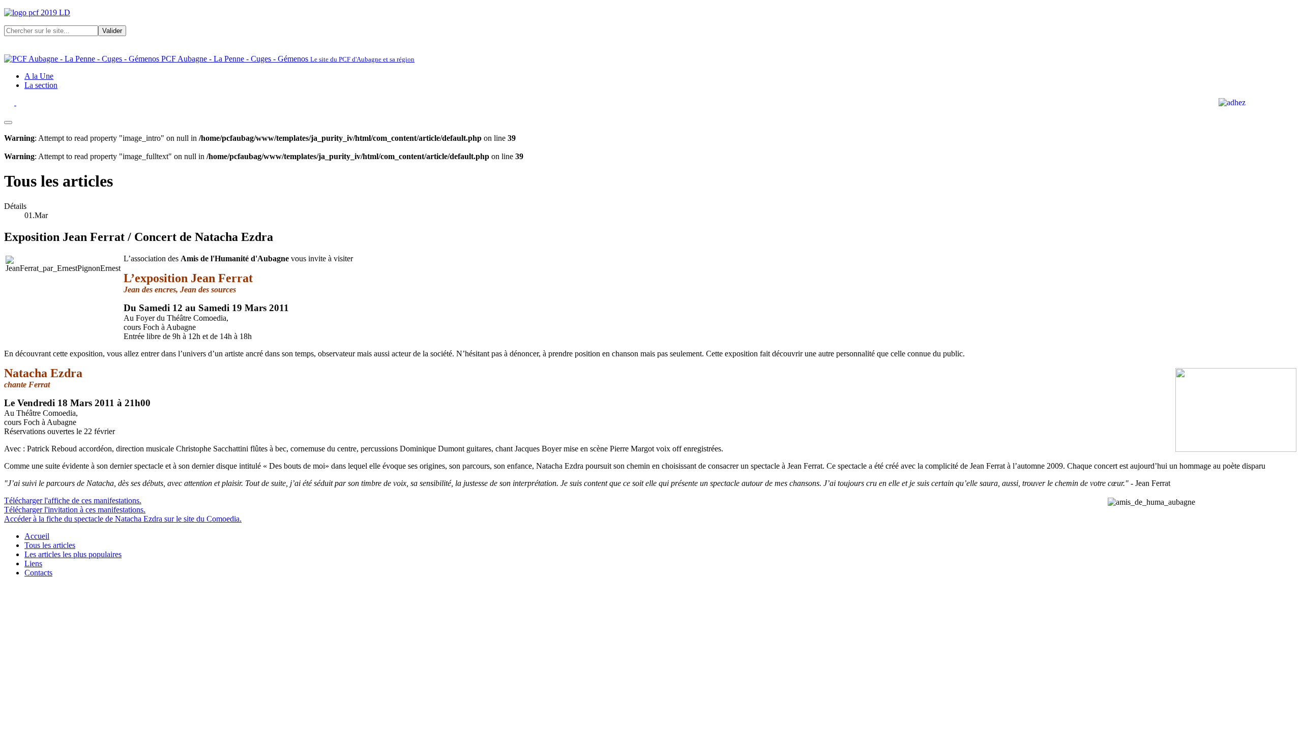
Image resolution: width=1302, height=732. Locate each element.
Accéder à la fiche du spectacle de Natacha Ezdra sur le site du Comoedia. (123, 518)
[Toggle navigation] (8, 122)
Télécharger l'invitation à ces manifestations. (74, 509)
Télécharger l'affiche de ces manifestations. (72, 500)
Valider (112, 31)
